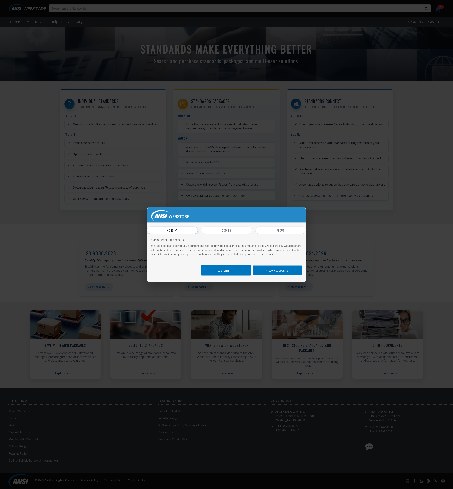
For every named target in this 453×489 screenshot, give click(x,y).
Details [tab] (226, 230)
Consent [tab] (172, 230)
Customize (224, 270)
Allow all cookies (277, 270)
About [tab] (280, 230)
